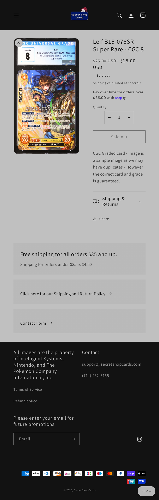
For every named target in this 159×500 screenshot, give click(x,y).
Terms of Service (27, 389)
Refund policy (25, 400)
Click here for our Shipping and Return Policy (63, 293)
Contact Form (33, 323)
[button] (16, 15)
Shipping (99, 83)
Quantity (99, 107)
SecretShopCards (85, 490)
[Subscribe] (73, 439)
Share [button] (104, 218)
